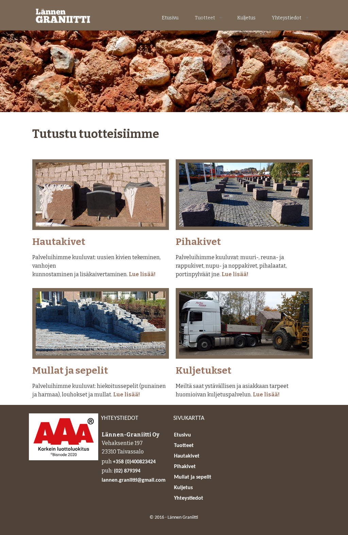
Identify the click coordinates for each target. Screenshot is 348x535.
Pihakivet (198, 242)
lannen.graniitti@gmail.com (134, 480)
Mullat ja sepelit (70, 370)
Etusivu (170, 18)
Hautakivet (58, 242)
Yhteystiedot (284, 18)
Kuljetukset (203, 370)
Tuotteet (202, 18)
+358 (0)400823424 (134, 462)
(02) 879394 (127, 471)
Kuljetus (246, 18)
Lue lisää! (142, 274)
